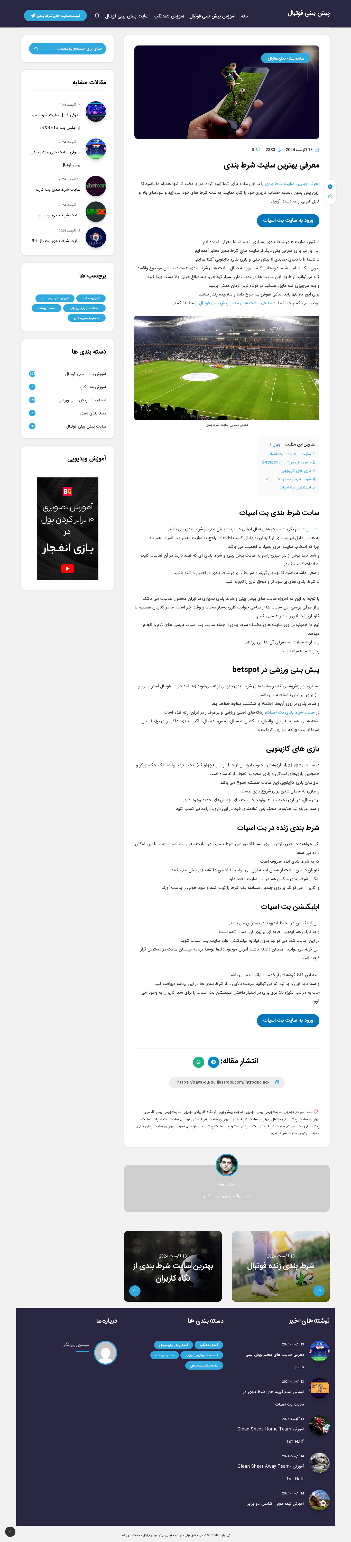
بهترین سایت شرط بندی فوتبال (205, 1119)
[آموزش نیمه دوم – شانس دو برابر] (319, 1500)
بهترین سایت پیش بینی (275, 1112)
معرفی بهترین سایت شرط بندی (292, 184)
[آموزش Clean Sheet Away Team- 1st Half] (319, 1463)
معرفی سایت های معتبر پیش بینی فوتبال (235, 303)
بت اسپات (310, 529)
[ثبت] (36, 49)
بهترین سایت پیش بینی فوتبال (295, 1119)
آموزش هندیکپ (169, 16)
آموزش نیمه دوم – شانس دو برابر (275, 1503)
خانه (244, 16)
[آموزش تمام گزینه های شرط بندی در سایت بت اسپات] (319, 1388)
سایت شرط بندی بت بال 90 (56, 241)
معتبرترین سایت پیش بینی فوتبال (213, 1126)
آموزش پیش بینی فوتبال (213, 16)
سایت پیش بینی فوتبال (127, 16)
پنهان (276, 445)
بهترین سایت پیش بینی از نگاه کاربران (225, 1112)
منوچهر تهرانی (226, 1184)
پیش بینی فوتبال (309, 13)
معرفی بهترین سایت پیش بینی (161, 1126)
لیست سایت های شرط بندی (58, 16)
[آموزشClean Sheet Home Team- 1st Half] (319, 1425)
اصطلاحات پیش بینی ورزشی (84, 308)
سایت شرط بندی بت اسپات (290, 712)
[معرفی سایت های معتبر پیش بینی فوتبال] (319, 1351)
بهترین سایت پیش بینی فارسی (169, 1112)
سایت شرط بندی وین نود (58, 215)
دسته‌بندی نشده (46, 308)
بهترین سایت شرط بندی (250, 1119)
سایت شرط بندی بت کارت (58, 189)
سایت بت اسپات (166, 1119)
